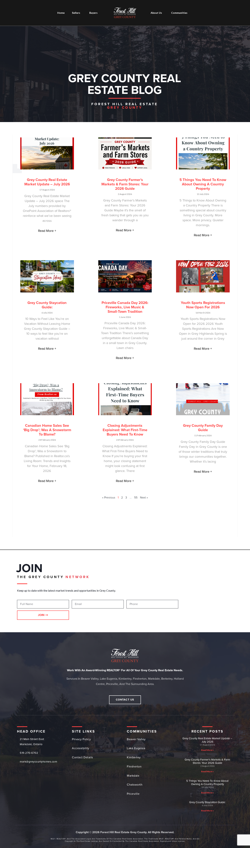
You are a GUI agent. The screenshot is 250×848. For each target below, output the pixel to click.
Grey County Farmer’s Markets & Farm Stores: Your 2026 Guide (124, 184)
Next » (144, 497)
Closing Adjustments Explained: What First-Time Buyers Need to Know (125, 430)
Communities (179, 12)
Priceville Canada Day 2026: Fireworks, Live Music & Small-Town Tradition (125, 307)
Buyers (93, 12)
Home (61, 12)
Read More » (207, 750)
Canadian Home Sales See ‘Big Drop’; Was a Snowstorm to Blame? (47, 430)
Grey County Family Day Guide (203, 427)
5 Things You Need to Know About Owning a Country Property (203, 184)
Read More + (47, 231)
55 (135, 497)
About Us (156, 12)
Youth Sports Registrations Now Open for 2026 (203, 305)
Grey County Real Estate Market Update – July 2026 (47, 182)
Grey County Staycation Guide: (47, 305)
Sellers (76, 12)
